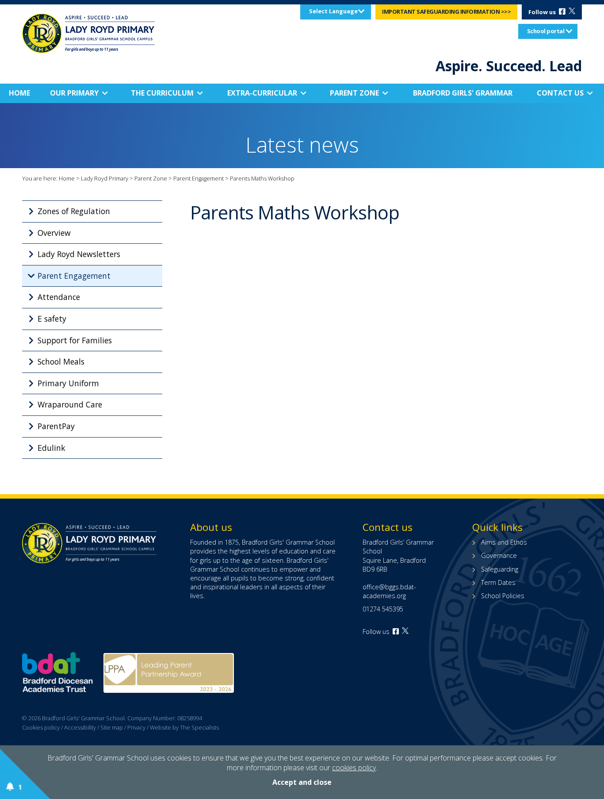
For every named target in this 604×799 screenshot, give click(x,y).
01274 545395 (383, 609)
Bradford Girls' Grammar (462, 93)
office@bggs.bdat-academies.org (389, 591)
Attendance (59, 297)
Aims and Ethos (504, 542)
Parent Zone (354, 93)
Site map (111, 727)
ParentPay (56, 426)
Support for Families (75, 340)
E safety (52, 318)
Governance (499, 555)
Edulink (51, 447)
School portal (546, 31)
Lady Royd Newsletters (79, 254)
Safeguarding (499, 569)
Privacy (136, 727)
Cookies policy (41, 727)
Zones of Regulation (74, 211)
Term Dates (498, 582)
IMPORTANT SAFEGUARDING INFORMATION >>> (446, 11)
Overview (54, 232)
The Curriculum (162, 93)
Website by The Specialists (184, 727)
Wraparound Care (70, 404)
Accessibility (80, 727)
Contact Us (560, 93)
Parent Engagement (198, 178)
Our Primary (74, 93)
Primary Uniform (68, 383)
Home (19, 93)
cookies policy (354, 767)
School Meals (61, 361)
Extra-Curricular (262, 93)
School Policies (502, 596)
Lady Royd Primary (104, 178)
